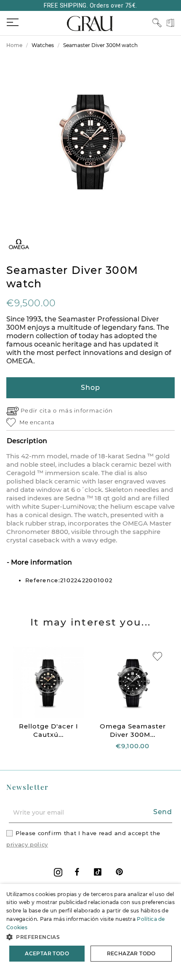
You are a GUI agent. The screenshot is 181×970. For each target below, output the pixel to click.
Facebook (77, 872)
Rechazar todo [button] (131, 953)
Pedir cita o (40, 410)
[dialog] (90, 927)
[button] (90, 937)
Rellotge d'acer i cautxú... (48, 730)
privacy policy (27, 844)
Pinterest (119, 872)
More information (40, 562)
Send (162, 812)
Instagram (58, 872)
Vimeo (98, 872)
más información (86, 410)
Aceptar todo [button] (47, 953)
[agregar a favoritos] (157, 656)
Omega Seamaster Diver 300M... (133, 730)
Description (27, 441)
